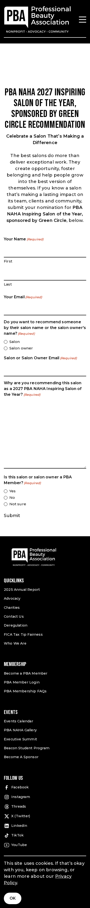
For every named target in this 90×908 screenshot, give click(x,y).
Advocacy (12, 598)
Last (8, 284)
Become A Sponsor (21, 757)
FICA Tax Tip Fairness (23, 634)
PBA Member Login (22, 682)
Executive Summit (20, 739)
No (12, 497)
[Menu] (82, 19)
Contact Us (14, 616)
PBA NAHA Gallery (20, 730)
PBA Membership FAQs (25, 691)
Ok (13, 898)
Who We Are (15, 643)
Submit (12, 515)
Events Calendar (18, 721)
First (8, 261)
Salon (14, 341)
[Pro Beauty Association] (37, 19)
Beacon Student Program (26, 748)
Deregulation (15, 625)
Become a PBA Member (25, 673)
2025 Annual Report (22, 589)
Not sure (17, 504)
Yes (12, 491)
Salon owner (21, 348)
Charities (12, 607)
